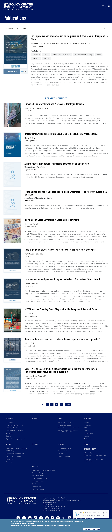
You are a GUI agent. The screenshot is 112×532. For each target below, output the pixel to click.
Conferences (88, 433)
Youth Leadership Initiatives (16, 448)
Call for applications (13, 456)
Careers (9, 462)
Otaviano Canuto (31, 224)
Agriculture (10, 433)
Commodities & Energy (83, 55)
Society (9, 436)
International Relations (62, 55)
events (60, 418)
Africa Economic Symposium (68, 427)
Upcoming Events (64, 422)
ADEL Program (11, 451)
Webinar (87, 436)
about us (35, 466)
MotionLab (87, 439)
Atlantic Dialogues (65, 425)
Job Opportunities (65, 448)
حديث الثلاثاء (87, 427)
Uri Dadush (85, 43)
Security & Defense (13, 427)
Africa (98, 55)
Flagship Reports (90, 449)
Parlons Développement (15, 453)
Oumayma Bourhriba (69, 43)
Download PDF (12, 71)
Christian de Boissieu (33, 254)
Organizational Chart (40, 478)
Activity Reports (38, 475)
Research (9, 418)
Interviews (87, 425)
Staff (34, 484)
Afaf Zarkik (29, 343)
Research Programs (39, 473)
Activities (9, 459)
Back (105, 28)
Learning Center (38, 489)
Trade (46, 55)
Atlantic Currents (90, 453)
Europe (46, 58)
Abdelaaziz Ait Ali (38, 43)
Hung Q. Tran (30, 138)
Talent (8, 444)
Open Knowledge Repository (17, 439)
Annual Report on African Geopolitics (93, 460)
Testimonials (62, 451)
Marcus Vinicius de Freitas (36, 108)
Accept (87, 529)
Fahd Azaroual (53, 43)
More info (67, 525)
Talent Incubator (64, 456)
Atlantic (87, 444)
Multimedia (88, 418)
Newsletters (36, 486)
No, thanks (96, 529)
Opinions (35, 418)
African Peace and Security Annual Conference (68, 431)
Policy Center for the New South (44, 470)
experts (35, 444)
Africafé (86, 430)
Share (25, 71)
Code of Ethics (37, 481)
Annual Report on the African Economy (95, 456)
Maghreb (35, 58)
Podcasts (87, 422)
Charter (60, 453)
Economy (36, 55)
